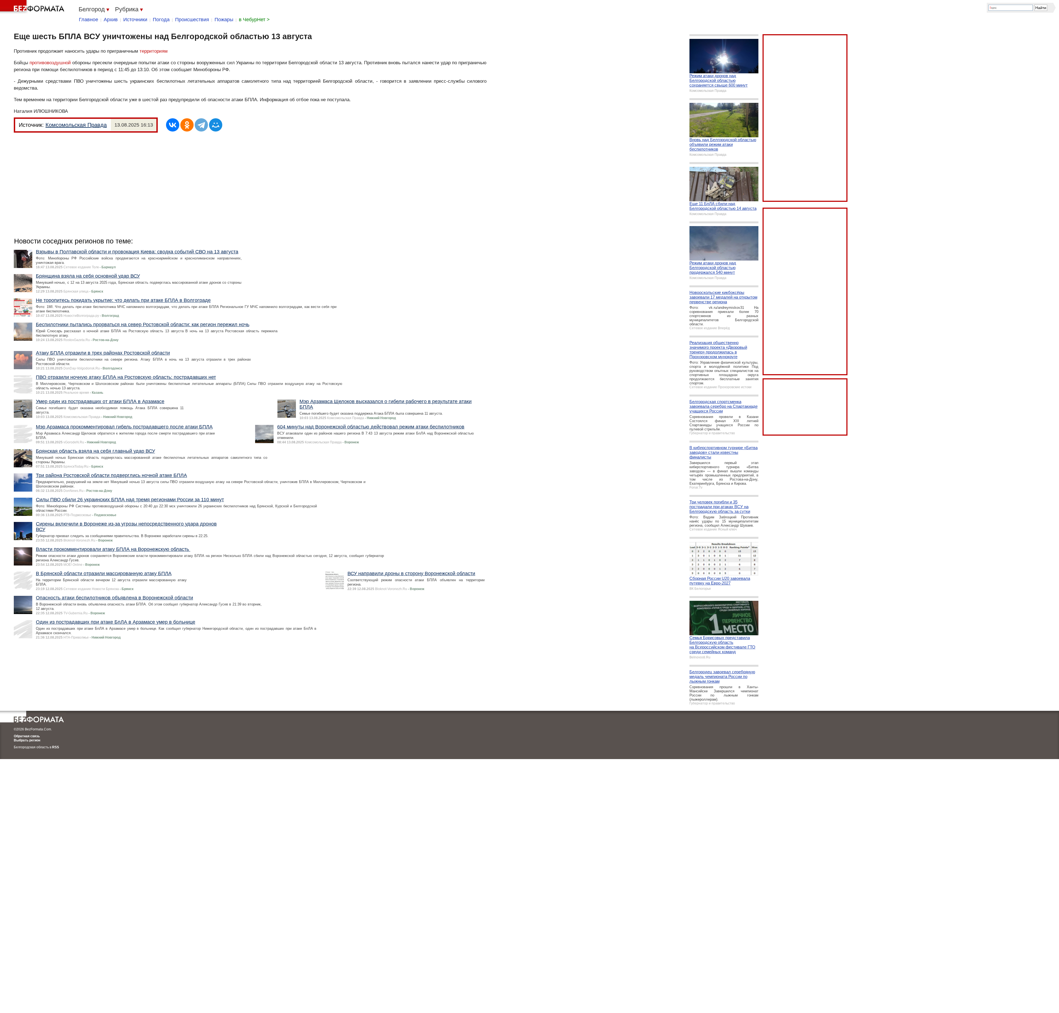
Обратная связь (27, 736)
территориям (154, 51)
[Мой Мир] (215, 125)
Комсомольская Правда (76, 125)
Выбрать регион (27, 740)
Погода (161, 19)
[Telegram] (201, 125)
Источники (135, 19)
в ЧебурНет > (254, 19)
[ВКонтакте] (172, 125)
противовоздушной (50, 62)
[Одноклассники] (187, 125)
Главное (88, 19)
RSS (55, 747)
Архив (111, 19)
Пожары (224, 19)
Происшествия (192, 19)
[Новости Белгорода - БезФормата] (33, 7)
